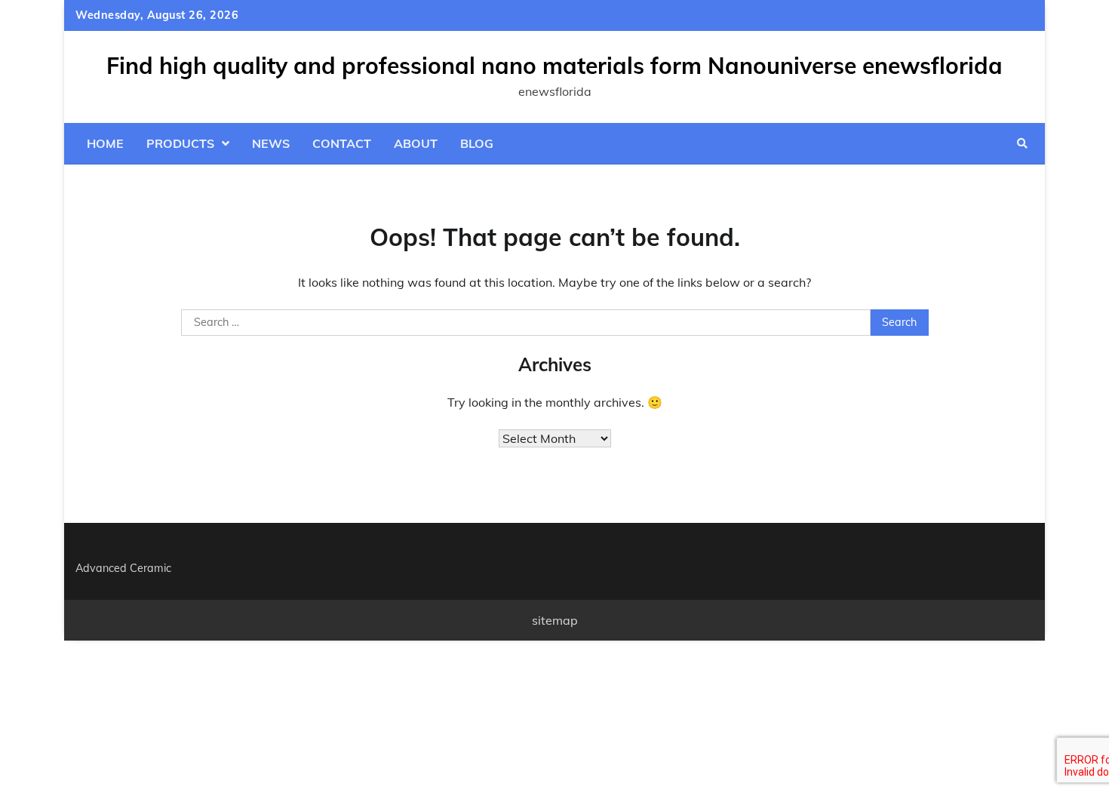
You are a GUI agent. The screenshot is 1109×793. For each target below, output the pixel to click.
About (416, 143)
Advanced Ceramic (123, 568)
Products (180, 143)
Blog (476, 143)
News (271, 143)
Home (105, 143)
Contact (341, 143)
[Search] (1022, 143)
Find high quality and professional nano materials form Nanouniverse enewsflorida (554, 65)
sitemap (555, 620)
